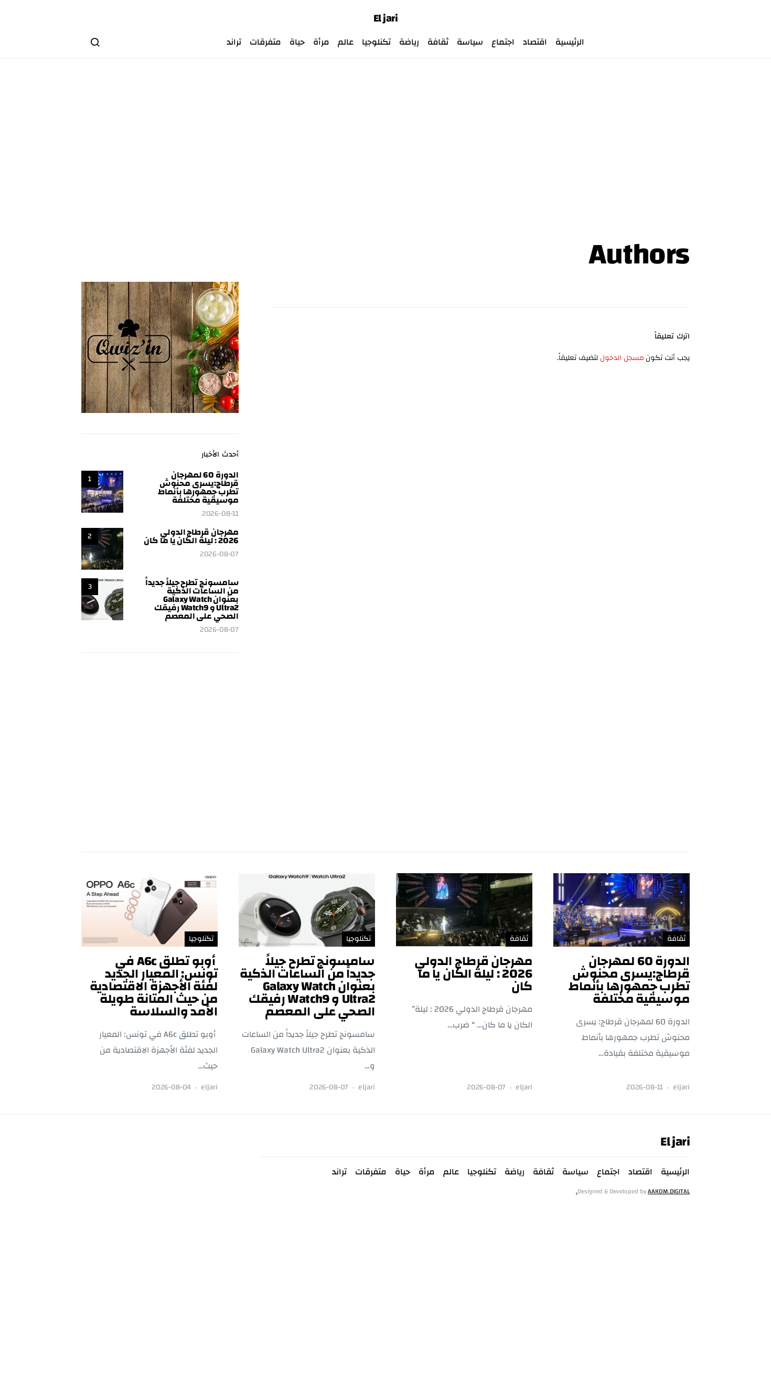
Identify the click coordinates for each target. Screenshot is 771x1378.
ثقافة (437, 42)
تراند (234, 42)
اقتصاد (535, 42)
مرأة (321, 42)
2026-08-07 (219, 554)
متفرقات (265, 42)
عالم (346, 42)
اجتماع (503, 42)
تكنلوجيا (376, 42)
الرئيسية (569, 42)
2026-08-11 (220, 514)
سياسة (470, 42)
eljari (681, 1087)
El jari (385, 18)
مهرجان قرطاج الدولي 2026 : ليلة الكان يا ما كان (191, 536)
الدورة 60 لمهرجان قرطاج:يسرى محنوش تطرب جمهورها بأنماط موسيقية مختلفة (198, 487)
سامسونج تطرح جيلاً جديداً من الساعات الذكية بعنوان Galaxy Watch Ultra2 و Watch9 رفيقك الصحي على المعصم (192, 599)
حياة (297, 42)
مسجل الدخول (622, 358)
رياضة (409, 42)
